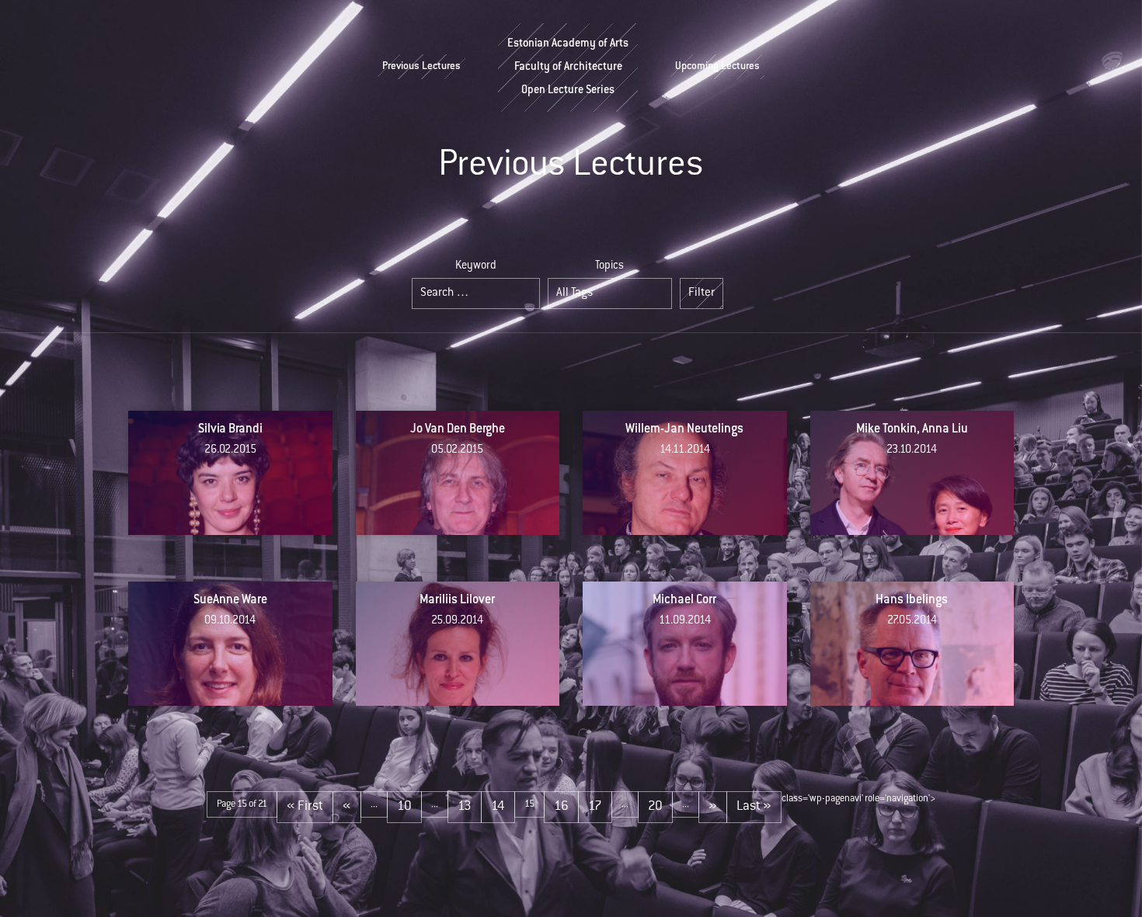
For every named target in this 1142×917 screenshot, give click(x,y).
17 (595, 807)
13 (465, 807)
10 (404, 807)
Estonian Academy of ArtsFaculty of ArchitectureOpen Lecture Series (567, 67)
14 (498, 807)
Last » (753, 807)
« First (305, 807)
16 (561, 807)
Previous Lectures (421, 66)
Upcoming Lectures (717, 66)
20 (655, 807)
